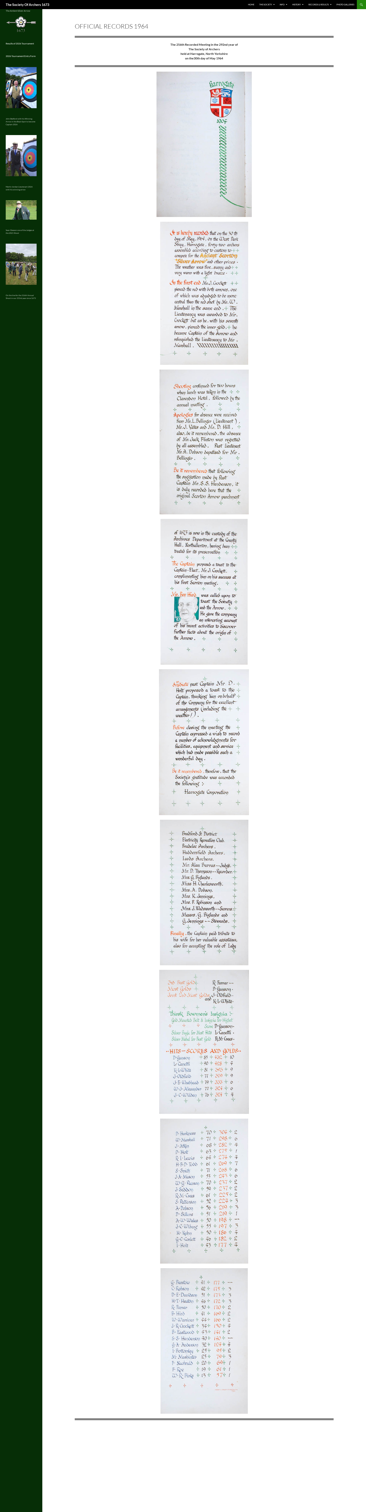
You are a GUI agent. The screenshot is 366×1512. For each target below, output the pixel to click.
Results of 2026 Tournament (20, 43)
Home (251, 4)
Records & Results (318, 4)
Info (282, 4)
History (296, 4)
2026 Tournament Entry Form (21, 56)
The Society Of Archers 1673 (27, 4)
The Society (265, 4)
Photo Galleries (345, 4)
